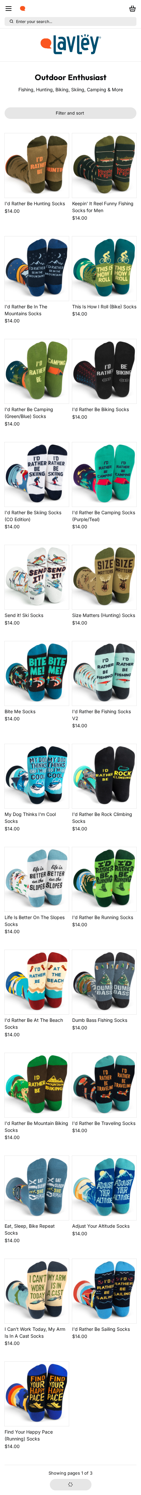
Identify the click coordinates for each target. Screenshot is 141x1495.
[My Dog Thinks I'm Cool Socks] (37, 776)
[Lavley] (22, 8)
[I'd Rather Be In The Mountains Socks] (37, 268)
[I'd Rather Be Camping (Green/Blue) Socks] (37, 371)
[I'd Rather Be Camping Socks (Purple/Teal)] (104, 474)
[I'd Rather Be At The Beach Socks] (37, 982)
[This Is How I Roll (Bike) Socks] (104, 268)
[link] (70, 45)
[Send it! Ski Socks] (37, 577)
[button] (70, 1484)
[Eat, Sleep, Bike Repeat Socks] (37, 1188)
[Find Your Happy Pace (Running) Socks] (37, 1394)
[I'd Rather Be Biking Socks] (104, 371)
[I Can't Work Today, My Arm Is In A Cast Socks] (37, 1291)
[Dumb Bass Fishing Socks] (104, 982)
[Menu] (11, 8)
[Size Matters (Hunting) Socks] (104, 577)
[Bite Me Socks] (37, 673)
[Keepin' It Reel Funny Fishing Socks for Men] (104, 165)
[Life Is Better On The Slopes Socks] (37, 879)
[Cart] (131, 8)
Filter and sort (70, 113)
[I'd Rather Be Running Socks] (104, 879)
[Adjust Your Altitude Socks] (104, 1188)
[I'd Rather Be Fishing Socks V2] (104, 673)
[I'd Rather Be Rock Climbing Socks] (104, 776)
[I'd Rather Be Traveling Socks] (104, 1085)
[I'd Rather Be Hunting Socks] (37, 165)
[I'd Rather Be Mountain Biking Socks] (37, 1085)
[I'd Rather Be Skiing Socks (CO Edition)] (37, 474)
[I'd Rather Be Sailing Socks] (104, 1291)
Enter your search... (34, 21)
